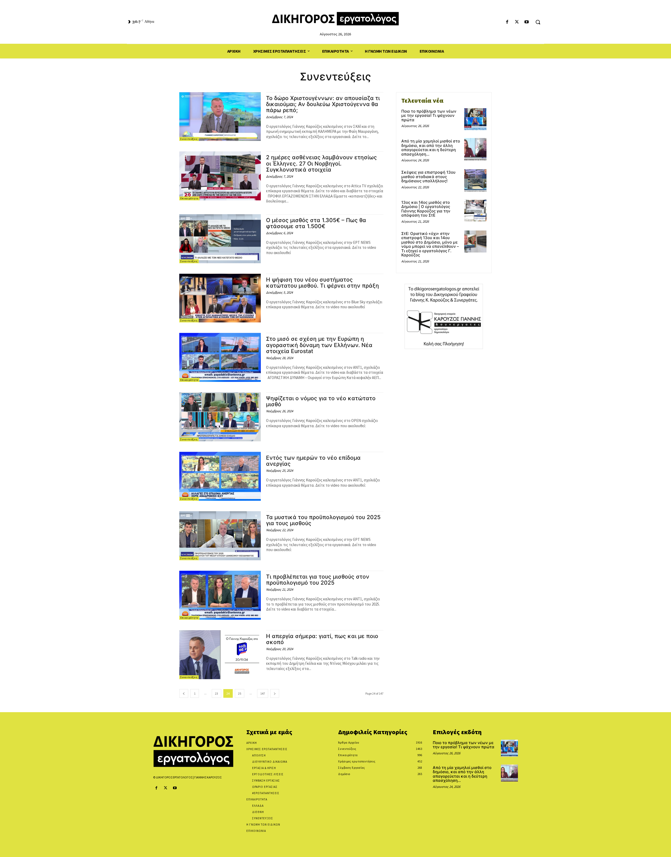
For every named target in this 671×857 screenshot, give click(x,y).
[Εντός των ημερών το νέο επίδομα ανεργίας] (220, 476)
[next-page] (274, 693)
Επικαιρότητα (189, 198)
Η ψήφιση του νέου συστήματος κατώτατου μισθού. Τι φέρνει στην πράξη (322, 282)
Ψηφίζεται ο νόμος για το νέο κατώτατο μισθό (321, 401)
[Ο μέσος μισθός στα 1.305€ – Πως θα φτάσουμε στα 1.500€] (220, 238)
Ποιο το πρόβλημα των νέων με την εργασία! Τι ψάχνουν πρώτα (428, 115)
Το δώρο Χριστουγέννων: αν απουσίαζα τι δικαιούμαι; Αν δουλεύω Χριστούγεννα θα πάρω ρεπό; (323, 104)
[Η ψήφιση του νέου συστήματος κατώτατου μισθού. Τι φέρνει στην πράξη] (220, 298)
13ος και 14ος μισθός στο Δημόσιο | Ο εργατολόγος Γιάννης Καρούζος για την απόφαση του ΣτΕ (425, 209)
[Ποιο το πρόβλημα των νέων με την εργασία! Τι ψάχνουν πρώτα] (475, 119)
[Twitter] (517, 22)
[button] (538, 22)
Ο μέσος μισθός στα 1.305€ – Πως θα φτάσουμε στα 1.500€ (316, 223)
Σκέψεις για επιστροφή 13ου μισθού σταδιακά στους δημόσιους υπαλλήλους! (428, 176)
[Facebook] (507, 22)
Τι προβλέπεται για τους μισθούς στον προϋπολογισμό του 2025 (317, 579)
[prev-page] (183, 693)
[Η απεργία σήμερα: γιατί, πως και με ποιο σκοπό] (220, 654)
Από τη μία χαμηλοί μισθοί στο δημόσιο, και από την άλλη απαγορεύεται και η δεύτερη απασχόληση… (430, 148)
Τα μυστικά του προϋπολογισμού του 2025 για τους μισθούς (323, 520)
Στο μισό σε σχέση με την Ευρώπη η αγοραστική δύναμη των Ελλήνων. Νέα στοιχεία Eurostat (319, 345)
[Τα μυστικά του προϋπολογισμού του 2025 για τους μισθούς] (220, 535)
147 (262, 693)
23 (216, 693)
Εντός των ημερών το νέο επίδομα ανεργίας (313, 460)
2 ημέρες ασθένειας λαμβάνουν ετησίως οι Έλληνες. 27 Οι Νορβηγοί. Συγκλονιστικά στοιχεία (321, 163)
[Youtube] (526, 22)
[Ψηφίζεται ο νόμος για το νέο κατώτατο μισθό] (220, 416)
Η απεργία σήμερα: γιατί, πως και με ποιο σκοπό (322, 639)
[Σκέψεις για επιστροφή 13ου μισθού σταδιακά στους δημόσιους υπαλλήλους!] (475, 180)
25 (239, 693)
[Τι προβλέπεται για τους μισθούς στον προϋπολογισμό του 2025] (220, 595)
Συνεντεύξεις (189, 139)
